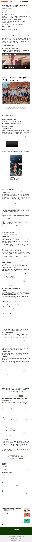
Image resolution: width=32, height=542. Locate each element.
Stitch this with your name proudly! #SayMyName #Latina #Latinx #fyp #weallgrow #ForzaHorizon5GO (15, 179)
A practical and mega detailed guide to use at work (8, 509)
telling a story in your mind (7, 347)
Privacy (16, 536)
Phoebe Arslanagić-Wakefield (8, 206)
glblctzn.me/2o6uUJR (18, 140)
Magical (15, 362)
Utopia (24, 252)
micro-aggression (26, 215)
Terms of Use (19, 460)
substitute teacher (17, 51)
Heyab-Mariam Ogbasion (12, 270)
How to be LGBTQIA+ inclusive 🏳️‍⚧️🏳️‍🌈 (8, 519)
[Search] (20, 1)
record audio (10, 413)
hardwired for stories (10, 444)
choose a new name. (6, 192)
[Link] (0, 32)
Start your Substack (14, 538)
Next (27, 469)
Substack (12, 540)
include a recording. (12, 417)
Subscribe (25, 1)
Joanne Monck (4, 191)
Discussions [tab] (7, 506)
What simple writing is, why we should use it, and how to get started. (11, 514)
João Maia (5, 482)
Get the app (19, 538)
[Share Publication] (22, 1)
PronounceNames (11, 311)
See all (3, 524)
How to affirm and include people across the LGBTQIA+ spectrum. (11, 520)
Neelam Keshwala (5, 239)
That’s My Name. (24, 197)
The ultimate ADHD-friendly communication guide (11, 508)
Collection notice (21, 536)
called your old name (24, 194)
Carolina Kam (5, 490)
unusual (16, 16)
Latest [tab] (5, 506)
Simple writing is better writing (7, 513)
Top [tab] (2, 506)
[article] (16, 510)
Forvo (16, 311)
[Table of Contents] (0, 271)
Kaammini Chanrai (11, 222)
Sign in (30, 1)
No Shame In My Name (9, 38)
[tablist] (5, 475)
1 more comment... (4, 502)
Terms (18, 536)
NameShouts (5, 311)
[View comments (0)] (9, 516)
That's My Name (13, 35)
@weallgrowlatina (12, 177)
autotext (11, 362)
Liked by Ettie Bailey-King (7, 491)
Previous (5, 469)
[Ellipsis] (29, 482)
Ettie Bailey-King (7, 510)
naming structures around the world (12, 378)
